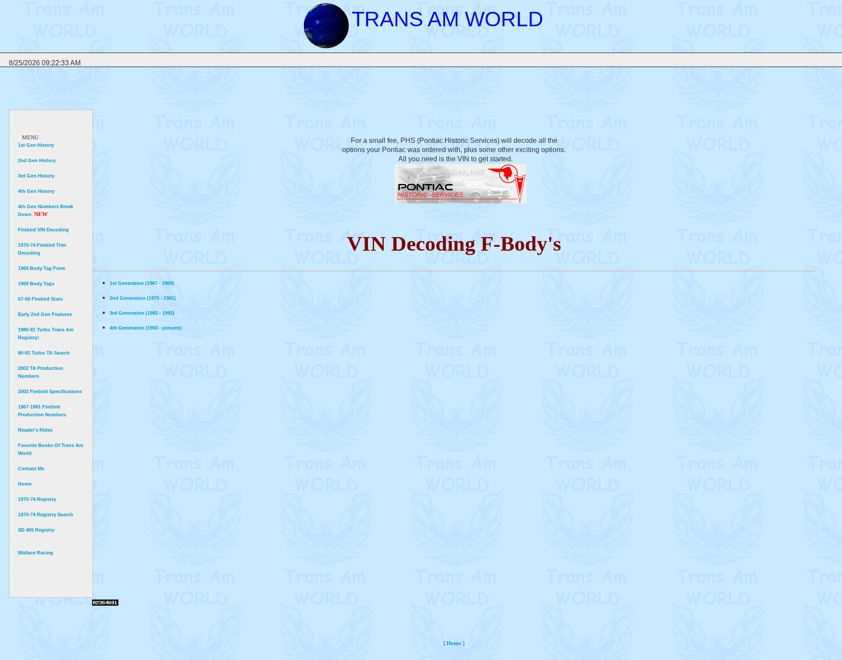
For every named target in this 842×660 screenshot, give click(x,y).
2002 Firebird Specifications (50, 391)
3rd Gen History (36, 175)
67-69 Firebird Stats (40, 299)
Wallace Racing (35, 552)
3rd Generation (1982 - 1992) (142, 313)
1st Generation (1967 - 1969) (142, 283)
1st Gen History (36, 145)
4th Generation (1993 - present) (146, 327)
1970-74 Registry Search (45, 514)
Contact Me (31, 468)
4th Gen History (36, 191)
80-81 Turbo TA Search (44, 352)
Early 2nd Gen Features (45, 314)
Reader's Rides (35, 430)
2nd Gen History (37, 160)
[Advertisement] (251, 99)
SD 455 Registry (36, 529)
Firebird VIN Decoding (43, 229)
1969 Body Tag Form (41, 268)
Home (25, 483)
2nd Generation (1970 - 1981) (143, 298)
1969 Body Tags (36, 283)
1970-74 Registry (37, 499)
